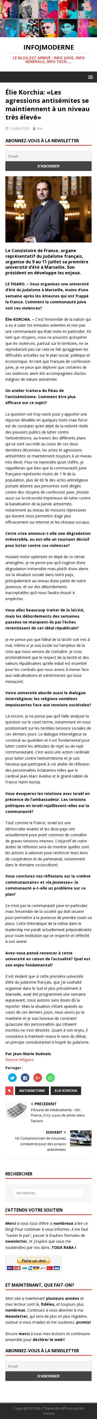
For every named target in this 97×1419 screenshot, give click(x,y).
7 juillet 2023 (19, 128)
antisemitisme (32, 1090)
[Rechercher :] (48, 1193)
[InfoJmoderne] (48, 34)
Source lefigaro (19, 1059)
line (40, 128)
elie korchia (66, 1090)
